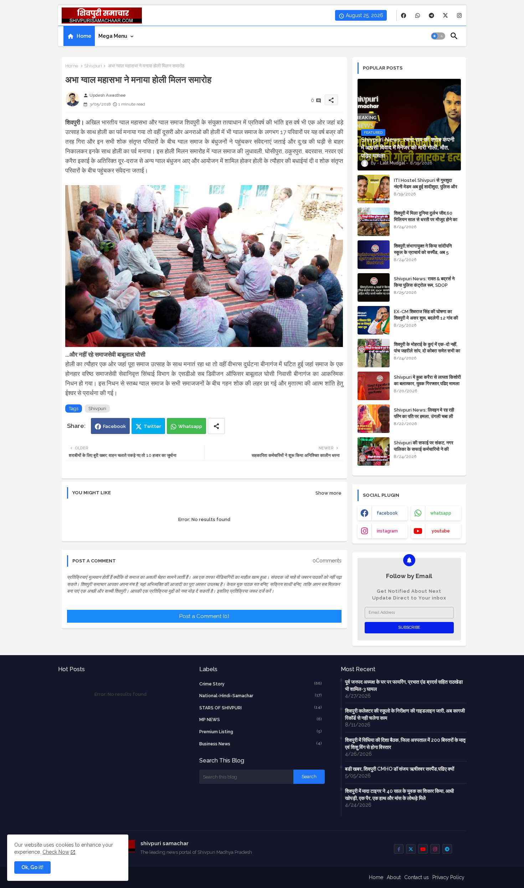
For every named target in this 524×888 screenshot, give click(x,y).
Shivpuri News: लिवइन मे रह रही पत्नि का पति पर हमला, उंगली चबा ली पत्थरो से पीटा (424, 416)
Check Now (55, 852)
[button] (438, 36)
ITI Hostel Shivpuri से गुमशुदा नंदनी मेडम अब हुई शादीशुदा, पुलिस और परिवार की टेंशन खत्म (425, 187)
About (394, 877)
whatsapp (440, 513)
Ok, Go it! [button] (32, 867)
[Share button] (216, 426)
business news (260, 743)
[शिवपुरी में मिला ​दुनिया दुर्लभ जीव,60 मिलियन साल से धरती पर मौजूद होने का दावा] (374, 222)
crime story (260, 684)
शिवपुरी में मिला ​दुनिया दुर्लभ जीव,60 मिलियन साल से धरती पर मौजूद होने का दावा (425, 219)
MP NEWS (260, 719)
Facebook (114, 426)
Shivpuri (93, 65)
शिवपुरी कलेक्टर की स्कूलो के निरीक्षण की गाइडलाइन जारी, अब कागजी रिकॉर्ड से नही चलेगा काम (405, 714)
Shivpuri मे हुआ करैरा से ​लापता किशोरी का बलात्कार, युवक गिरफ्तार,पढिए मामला (427, 380)
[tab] (79, 36)
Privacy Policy (448, 877)
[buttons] (403, 15)
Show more (328, 493)
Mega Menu (112, 36)
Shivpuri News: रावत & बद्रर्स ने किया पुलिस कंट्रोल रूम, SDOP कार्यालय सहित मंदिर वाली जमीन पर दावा (426, 285)
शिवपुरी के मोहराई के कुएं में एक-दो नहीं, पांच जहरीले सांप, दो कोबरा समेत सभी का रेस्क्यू (427, 351)
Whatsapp (190, 426)
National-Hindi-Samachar (260, 695)
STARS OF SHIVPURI (260, 707)
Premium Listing (260, 731)
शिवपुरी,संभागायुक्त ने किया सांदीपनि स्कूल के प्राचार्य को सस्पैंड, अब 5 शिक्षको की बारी (423, 252)
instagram (387, 531)
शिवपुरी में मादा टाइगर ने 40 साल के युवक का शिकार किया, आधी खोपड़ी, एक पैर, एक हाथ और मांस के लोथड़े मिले (399, 794)
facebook (387, 513)
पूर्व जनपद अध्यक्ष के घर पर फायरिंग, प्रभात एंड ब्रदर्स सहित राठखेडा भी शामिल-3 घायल (404, 685)
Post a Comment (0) (204, 616)
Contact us (416, 877)
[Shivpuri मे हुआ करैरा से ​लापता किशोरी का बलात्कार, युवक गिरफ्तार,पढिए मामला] (374, 386)
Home (84, 36)
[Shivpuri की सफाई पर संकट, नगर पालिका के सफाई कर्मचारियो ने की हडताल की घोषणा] (374, 451)
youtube (441, 531)
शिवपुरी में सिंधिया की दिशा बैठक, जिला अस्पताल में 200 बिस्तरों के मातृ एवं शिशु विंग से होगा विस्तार (405, 743)
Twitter (152, 426)
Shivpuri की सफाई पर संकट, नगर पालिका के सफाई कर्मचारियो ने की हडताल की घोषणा (423, 449)
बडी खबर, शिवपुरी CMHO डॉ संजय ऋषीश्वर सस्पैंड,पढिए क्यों (399, 769)
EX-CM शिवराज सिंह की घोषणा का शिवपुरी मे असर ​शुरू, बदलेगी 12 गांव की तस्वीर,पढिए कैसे (426, 318)
